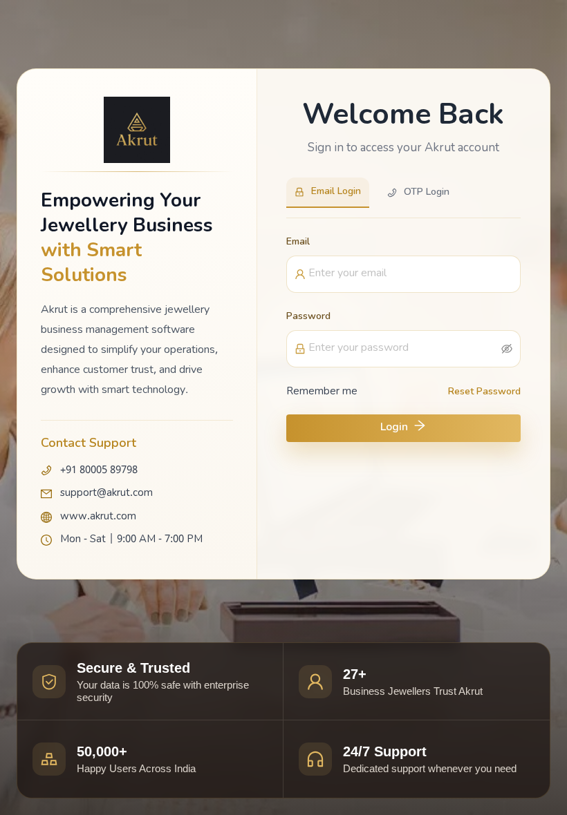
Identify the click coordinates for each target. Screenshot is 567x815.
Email (298, 242)
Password (308, 316)
